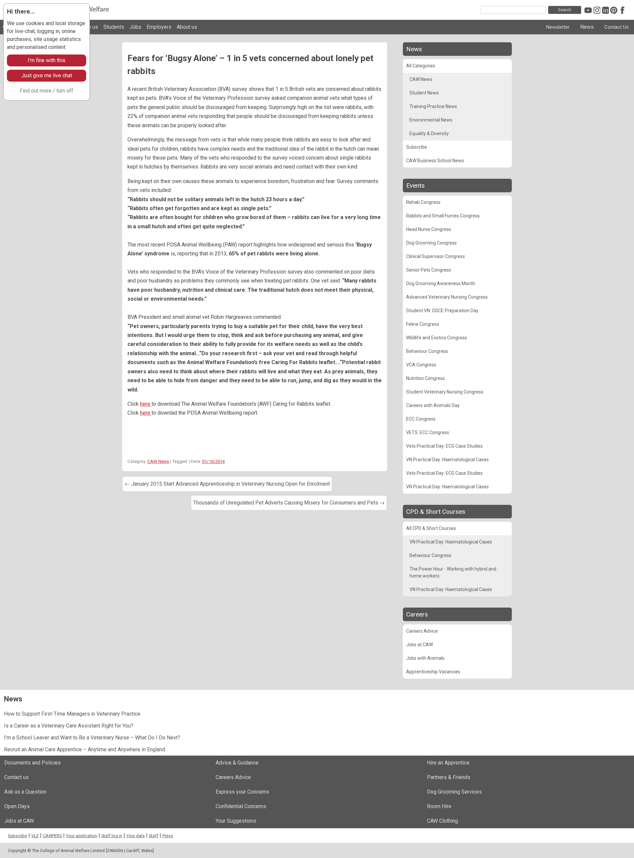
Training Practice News (433, 106)
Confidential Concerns (241, 806)
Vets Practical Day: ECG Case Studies (444, 446)
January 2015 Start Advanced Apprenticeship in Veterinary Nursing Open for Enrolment (227, 484)
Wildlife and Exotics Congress (436, 337)
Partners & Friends (448, 777)
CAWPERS (52, 835)
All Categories (420, 65)
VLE (35, 835)
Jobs (135, 27)
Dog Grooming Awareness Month (440, 283)
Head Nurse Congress (428, 229)
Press (167, 835)
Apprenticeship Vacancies (433, 671)
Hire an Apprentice (448, 763)
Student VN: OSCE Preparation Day (442, 310)
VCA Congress (421, 364)
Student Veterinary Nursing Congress (444, 391)
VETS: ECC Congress (427, 432)
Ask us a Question (25, 792)
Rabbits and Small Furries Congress (443, 215)
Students (113, 27)
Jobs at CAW (419, 644)
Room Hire (439, 806)
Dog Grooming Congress (431, 242)
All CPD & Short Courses (431, 528)
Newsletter (558, 27)
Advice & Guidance (237, 763)
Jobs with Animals (425, 658)
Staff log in (111, 835)
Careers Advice (422, 631)
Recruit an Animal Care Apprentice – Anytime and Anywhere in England (84, 749)
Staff (153, 835)
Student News (424, 92)
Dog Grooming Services (454, 792)
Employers (159, 27)
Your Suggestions (236, 821)
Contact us (16, 777)
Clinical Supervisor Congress (435, 256)
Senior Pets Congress (428, 270)
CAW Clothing (442, 821)
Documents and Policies (32, 763)
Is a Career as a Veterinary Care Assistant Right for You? (68, 726)
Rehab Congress (423, 202)
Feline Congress (422, 324)
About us (187, 27)
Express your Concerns (242, 792)
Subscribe (416, 147)
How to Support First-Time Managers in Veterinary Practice (72, 714)
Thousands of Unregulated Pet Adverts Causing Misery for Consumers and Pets (289, 503)
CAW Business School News (435, 160)
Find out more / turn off (46, 91)
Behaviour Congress (427, 351)
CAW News (158, 461)
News (587, 27)
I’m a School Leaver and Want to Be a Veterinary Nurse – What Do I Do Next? (92, 737)
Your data (135, 835)
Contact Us (616, 27)
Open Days (17, 806)
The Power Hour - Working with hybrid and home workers (452, 572)
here (146, 404)
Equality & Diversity (429, 133)
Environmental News (430, 120)
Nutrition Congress (425, 378)
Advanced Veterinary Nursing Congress (447, 297)
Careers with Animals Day (433, 405)
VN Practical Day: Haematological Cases (447, 459)
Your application (81, 835)
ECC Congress (421, 419)
